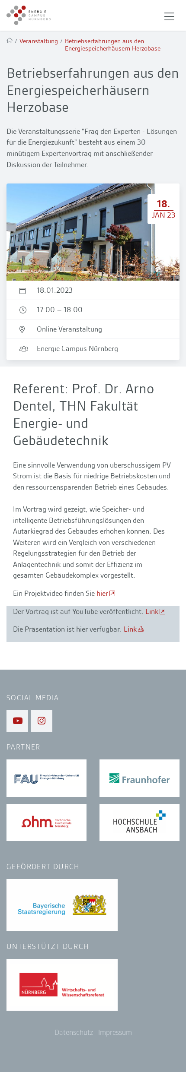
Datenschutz (74, 1032)
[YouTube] (17, 721)
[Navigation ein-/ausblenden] (169, 15)
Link (151, 611)
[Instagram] (41, 721)
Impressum (115, 1032)
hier (102, 593)
